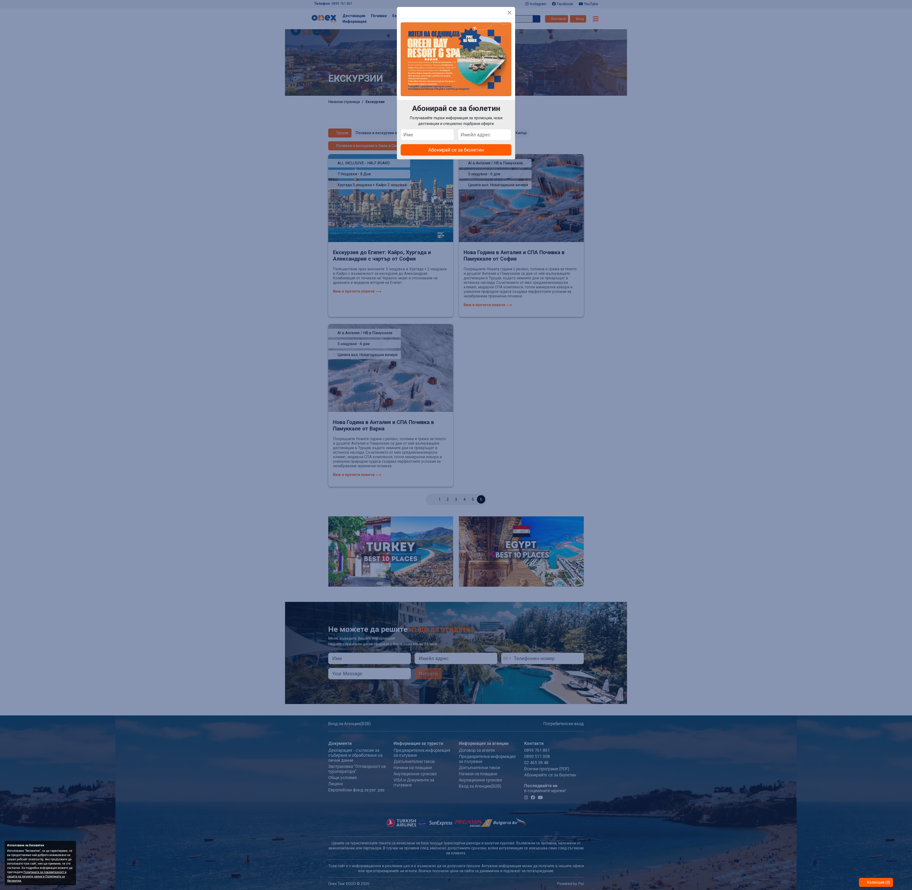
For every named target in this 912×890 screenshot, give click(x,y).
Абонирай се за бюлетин (456, 150)
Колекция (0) (878, 882)
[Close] (509, 12)
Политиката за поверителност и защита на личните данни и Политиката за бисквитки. (36, 876)
